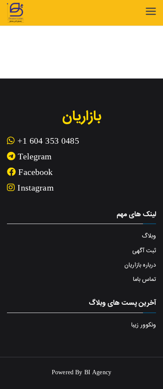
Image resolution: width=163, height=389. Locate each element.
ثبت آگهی (144, 251)
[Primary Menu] (151, 11)
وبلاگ (149, 236)
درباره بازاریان (140, 265)
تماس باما (144, 279)
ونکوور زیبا (143, 325)
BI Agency (97, 373)
